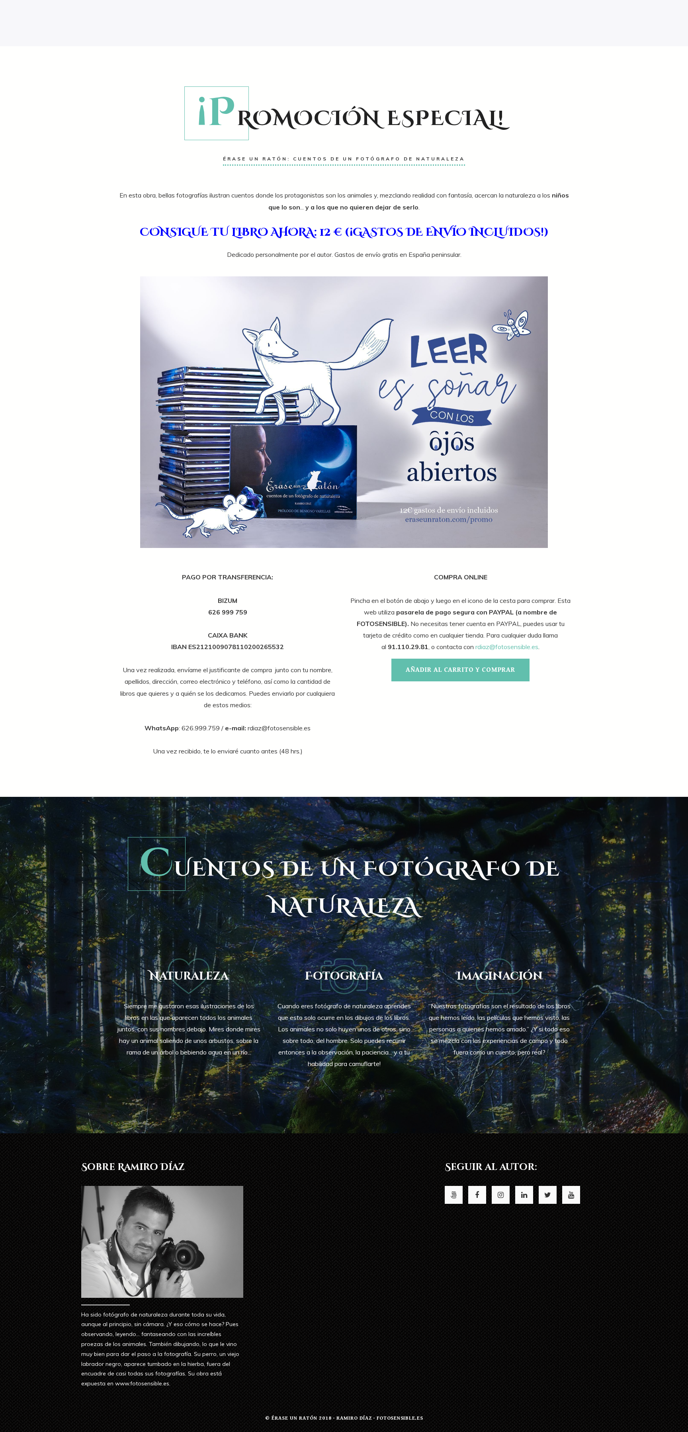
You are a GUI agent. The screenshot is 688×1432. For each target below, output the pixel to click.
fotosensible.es (400, 1418)
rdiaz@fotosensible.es (506, 647)
